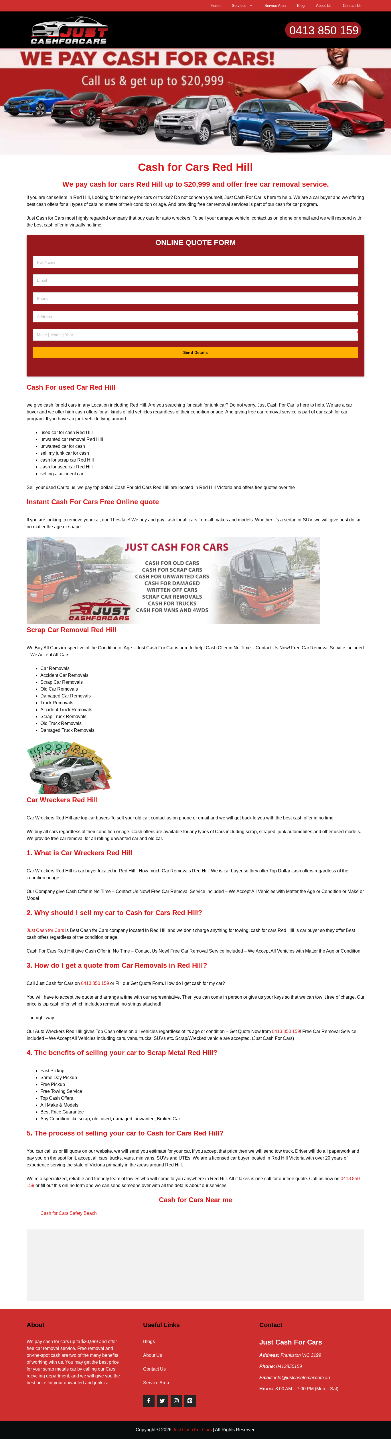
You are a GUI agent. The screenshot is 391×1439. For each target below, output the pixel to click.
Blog (301, 5)
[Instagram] (176, 1401)
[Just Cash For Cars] (69, 29)
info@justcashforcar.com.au (302, 1377)
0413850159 (289, 1366)
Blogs (149, 1341)
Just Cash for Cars (45, 930)
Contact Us (352, 5)
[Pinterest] (190, 1401)
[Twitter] (162, 1401)
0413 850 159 (324, 30)
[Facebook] (149, 1401)
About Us (323, 5)
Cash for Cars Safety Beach (68, 1213)
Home (215, 5)
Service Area (275, 5)
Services (239, 5)
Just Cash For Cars (290, 1342)
